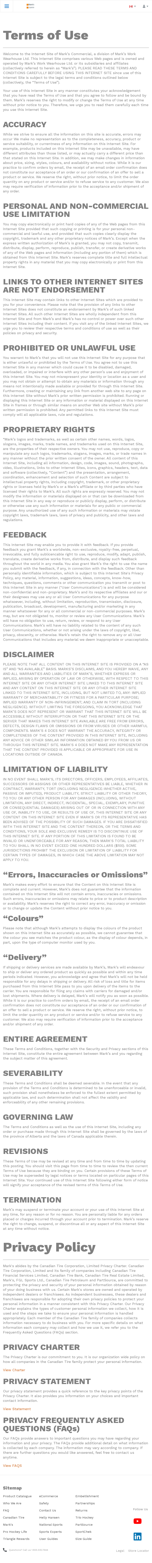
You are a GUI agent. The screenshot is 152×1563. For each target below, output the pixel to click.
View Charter (14, 1370)
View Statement (17, 1409)
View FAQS (12, 1465)
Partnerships (85, 1503)
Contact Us (47, 1510)
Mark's (8, 1524)
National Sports (51, 1524)
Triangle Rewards (16, 1539)
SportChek (83, 1532)
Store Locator (138, 1551)
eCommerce (48, 1496)
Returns (81, 1510)
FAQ (6, 1510)
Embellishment (87, 1496)
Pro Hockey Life (15, 1532)
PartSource (84, 1524)
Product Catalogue (17, 1496)
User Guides (48, 1539)
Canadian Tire (13, 1517)
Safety (44, 1503)
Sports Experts (50, 1532)
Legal (120, 1551)
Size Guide (83, 1539)
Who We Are (12, 1503)
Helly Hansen (49, 1517)
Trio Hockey (84, 1517)
